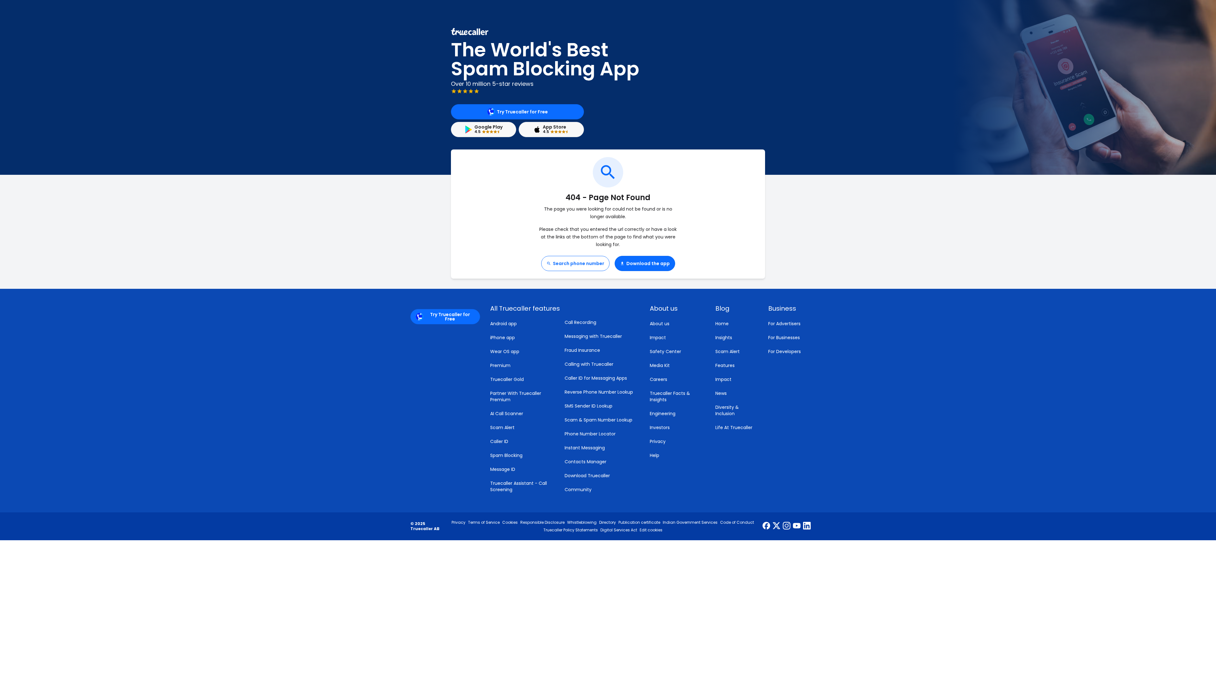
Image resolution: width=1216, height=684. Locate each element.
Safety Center (665, 351)
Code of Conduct (737, 522)
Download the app (648, 263)
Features (725, 365)
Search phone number (578, 263)
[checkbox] (675, 308)
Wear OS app (504, 351)
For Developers (784, 351)
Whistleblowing (582, 522)
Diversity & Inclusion (727, 410)
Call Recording (580, 322)
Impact (658, 337)
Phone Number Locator (590, 434)
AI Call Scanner (506, 413)
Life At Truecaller (733, 427)
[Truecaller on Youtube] (797, 526)
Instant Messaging (585, 448)
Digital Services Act (618, 530)
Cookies (510, 522)
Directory (607, 522)
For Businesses (784, 337)
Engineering (662, 413)
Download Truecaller (587, 475)
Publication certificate (639, 522)
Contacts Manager (585, 462)
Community (578, 489)
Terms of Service (484, 522)
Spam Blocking (506, 455)
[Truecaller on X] (776, 526)
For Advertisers (784, 323)
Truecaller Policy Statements (570, 530)
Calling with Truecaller (589, 364)
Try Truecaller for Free (522, 112)
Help (654, 455)
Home (722, 323)
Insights (723, 337)
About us (659, 323)
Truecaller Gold (507, 379)
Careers (658, 379)
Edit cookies (651, 530)
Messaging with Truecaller (593, 336)
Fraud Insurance (582, 350)
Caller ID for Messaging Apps (596, 378)
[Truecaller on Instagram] (786, 526)
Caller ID (499, 441)
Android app (503, 323)
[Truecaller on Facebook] (766, 526)
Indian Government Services (690, 522)
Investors (660, 427)
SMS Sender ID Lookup (588, 406)
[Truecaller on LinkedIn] (807, 526)
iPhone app (502, 337)
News (721, 393)
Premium (500, 365)
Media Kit (660, 365)
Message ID (502, 469)
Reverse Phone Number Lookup (599, 392)
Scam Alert (502, 427)
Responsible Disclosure (542, 522)
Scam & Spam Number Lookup (598, 420)
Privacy (658, 441)
